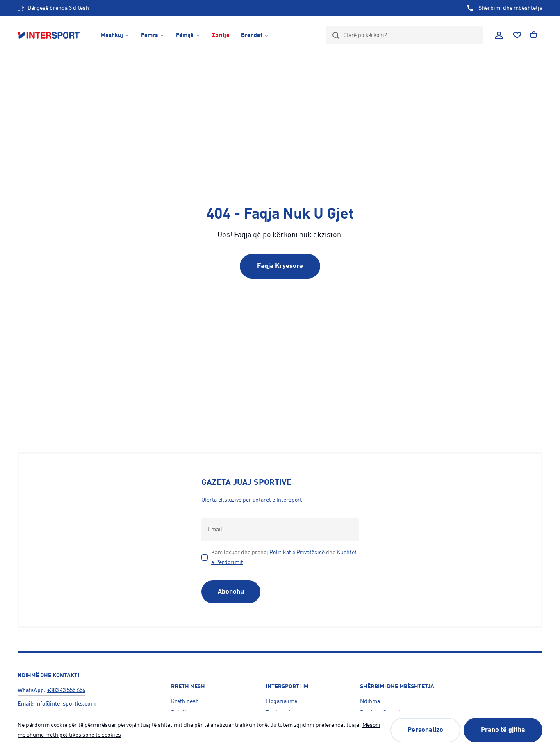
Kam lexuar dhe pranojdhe (284, 557)
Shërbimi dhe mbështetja (510, 8)
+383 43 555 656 (66, 690)
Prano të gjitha (503, 730)
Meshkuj (112, 35)
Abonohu (231, 592)
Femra (149, 35)
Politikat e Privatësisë (297, 552)
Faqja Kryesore (280, 266)
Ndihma (370, 701)
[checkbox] (204, 557)
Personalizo (425, 730)
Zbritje (221, 35)
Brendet (251, 35)
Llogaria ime (281, 701)
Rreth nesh (185, 701)
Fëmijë (185, 35)
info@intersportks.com (65, 704)
